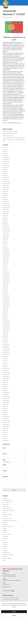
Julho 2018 (5, 334)
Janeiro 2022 (5, 251)
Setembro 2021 (6, 259)
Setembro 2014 (6, 426)
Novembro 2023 (6, 207)
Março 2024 (5, 199)
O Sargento (5, 550)
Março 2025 (5, 175)
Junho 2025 (5, 169)
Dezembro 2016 (6, 372)
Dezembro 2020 (6, 275)
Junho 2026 (5, 149)
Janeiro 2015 (5, 418)
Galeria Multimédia (7, 534)
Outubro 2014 (6, 424)
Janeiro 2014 (5, 440)
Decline (14, 615)
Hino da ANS (5, 536)
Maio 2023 (5, 219)
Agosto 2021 (5, 261)
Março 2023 (5, 223)
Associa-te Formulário (7, 514)
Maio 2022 (5, 243)
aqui (21, 122)
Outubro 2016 (6, 376)
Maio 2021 (5, 267)
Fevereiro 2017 (6, 368)
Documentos (5, 524)
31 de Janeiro (6, 498)
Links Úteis (5, 544)
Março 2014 (5, 438)
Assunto (5, 470)
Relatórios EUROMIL (7, 558)
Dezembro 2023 (6, 205)
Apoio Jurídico (6, 504)
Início (4, 540)
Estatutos (5, 528)
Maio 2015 (5, 410)
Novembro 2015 (6, 398)
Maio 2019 (5, 314)
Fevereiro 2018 (6, 344)
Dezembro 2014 (6, 420)
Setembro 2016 (6, 378)
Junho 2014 (5, 432)
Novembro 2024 (6, 183)
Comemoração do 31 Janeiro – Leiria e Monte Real (14, 137)
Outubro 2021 (6, 257)
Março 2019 (5, 318)
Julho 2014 (5, 430)
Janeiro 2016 (5, 394)
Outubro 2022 (6, 233)
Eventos (4, 532)
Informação (5, 538)
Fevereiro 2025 (6, 177)
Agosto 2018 (5, 332)
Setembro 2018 (6, 330)
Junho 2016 (5, 384)
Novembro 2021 (6, 255)
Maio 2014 (5, 434)
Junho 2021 (5, 265)
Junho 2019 (5, 312)
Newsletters (5, 546)
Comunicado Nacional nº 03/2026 (10, 131)
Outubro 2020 (6, 279)
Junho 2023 (5, 217)
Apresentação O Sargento (8, 510)
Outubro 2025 (6, 163)
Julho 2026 (5, 147)
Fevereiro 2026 (6, 157)
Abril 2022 (5, 245)
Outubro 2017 (6, 352)
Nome (4, 447)
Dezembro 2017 (6, 348)
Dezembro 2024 (6, 181)
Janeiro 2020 (5, 298)
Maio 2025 (5, 171)
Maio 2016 (5, 386)
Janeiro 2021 (5, 273)
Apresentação (6, 506)
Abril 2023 (5, 221)
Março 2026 (5, 155)
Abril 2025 (5, 173)
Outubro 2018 (6, 328)
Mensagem (5, 476)
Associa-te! (5, 516)
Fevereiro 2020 (6, 296)
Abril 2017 (5, 364)
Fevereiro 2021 (6, 271)
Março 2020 (5, 293)
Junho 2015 (5, 408)
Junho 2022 (5, 241)
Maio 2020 (5, 290)
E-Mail (5, 464)
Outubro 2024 (6, 185)
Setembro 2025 (6, 165)
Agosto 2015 (5, 404)
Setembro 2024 (6, 187)
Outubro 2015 (6, 400)
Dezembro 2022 (6, 229)
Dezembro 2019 (6, 300)
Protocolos (5, 556)
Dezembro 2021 (6, 253)
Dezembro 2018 (6, 324)
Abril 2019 (5, 316)
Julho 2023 (5, 215)
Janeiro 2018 (5, 346)
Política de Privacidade (8, 554)
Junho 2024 (5, 193)
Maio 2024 (5, 195)
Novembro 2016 (6, 374)
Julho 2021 (5, 263)
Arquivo (4, 512)
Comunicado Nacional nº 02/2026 (10, 133)
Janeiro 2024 (5, 203)
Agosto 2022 (5, 237)
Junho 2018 (5, 336)
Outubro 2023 (6, 209)
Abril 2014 (5, 436)
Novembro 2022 (6, 231)
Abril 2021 (5, 269)
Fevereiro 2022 (6, 249)
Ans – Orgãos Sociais (7, 502)
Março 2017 (5, 366)
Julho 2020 (5, 286)
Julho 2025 (5, 167)
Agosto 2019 (5, 308)
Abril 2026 (5, 153)
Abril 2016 (5, 388)
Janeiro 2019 (5, 322)
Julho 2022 (5, 239)
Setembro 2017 (6, 354)
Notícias (11, 17)
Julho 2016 (5, 382)
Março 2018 (5, 342)
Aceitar (14, 611)
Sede (4, 560)
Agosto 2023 (5, 213)
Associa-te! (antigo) (7, 518)
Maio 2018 (5, 338)
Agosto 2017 (5, 356)
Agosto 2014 (5, 428)
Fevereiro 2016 (6, 392)
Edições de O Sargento (8, 526)
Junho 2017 (5, 360)
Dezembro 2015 (6, 396)
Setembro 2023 (6, 211)
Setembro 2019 (6, 306)
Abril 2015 (5, 412)
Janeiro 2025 (5, 179)
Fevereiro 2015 (6, 416)
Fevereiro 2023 (6, 225)
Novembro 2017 (6, 350)
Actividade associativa (7, 500)
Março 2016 (5, 390)
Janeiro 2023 (5, 227)
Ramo (4, 459)
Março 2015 (5, 414)
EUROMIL (5, 530)
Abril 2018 (5, 340)
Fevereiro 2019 (6, 320)
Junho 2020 (5, 287)
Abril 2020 (5, 292)
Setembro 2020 (6, 281)
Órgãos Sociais (6, 552)
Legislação (5, 542)
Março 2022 (5, 247)
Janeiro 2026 (5, 159)
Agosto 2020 (5, 283)
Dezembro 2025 (6, 161)
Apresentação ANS (7, 508)
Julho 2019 (5, 310)
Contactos (5, 522)
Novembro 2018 (6, 326)
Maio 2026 (5, 151)
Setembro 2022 (6, 235)
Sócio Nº (5, 453)
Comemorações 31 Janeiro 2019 (10, 520)
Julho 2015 (5, 406)
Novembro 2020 (6, 277)
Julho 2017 (5, 358)
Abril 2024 (5, 197)
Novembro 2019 (6, 302)
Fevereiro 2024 (6, 201)
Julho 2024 (5, 191)
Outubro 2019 (6, 304)
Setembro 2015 (6, 402)
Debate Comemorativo (8, 135)
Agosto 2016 (5, 380)
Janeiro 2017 (5, 370)
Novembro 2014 (6, 422)
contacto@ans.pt (6, 584)
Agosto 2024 (5, 189)
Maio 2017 (5, 362)
